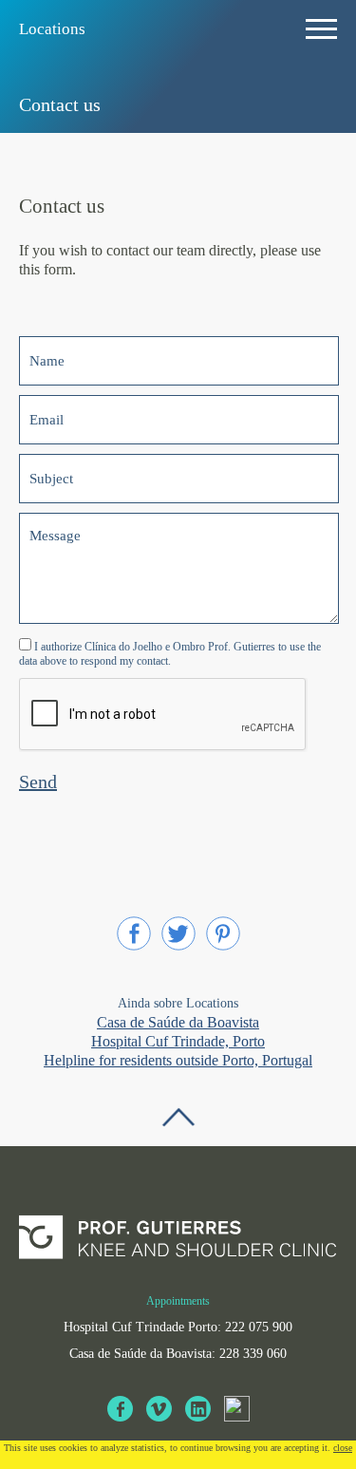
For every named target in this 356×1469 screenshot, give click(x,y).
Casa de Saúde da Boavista (178, 1022)
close (342, 1447)
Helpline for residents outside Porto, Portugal (178, 1060)
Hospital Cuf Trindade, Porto (178, 1041)
